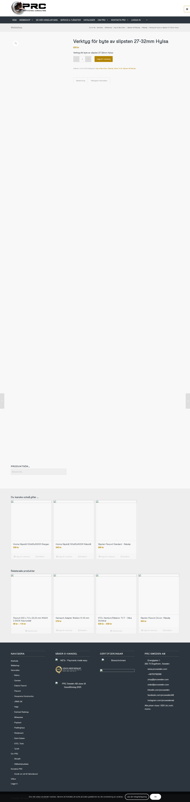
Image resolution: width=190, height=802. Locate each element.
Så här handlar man (47, 20)
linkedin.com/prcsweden (159, 689)
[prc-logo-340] (29, 8)
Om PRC (102, 20)
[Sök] (145, 19)
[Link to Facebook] (173, 8)
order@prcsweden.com (158, 684)
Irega (16, 706)
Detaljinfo (41, 556)
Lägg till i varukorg (104, 59)
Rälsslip (110, 68)
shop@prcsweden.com (158, 679)
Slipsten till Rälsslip (129, 68)
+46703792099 (154, 674)
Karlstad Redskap (21, 712)
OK (155, 796)
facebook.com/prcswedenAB (161, 694)
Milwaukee (18, 717)
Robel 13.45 (118, 68)
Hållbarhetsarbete (21, 764)
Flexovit (17, 691)
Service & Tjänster (70, 20)
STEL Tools (19, 743)
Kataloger (89, 20)
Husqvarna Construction (24, 696)
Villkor (13, 779)
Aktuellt (17, 758)
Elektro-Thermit (20, 685)
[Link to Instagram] (177, 8)
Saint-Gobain (19, 738)
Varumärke (15, 670)
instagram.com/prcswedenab (161, 700)
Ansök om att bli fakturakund (26, 773)
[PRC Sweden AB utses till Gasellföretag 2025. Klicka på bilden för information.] (72, 686)
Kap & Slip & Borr (101, 68)
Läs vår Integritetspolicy (137, 796)
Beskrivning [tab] (80, 80)
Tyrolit (16, 748)
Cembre (17, 680)
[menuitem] (178, 18)
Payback (17, 722)
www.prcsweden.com (157, 668)
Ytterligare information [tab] (99, 80)
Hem (14, 20)
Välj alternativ (32, 631)
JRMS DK (18, 701)
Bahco (16, 675)
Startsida (14, 660)
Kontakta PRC (118, 20)
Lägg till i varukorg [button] (22, 556)
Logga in (136, 20)
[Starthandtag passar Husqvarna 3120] (2, 401)
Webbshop (24, 20)
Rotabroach (19, 733)
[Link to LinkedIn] (169, 8)
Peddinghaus (19, 727)
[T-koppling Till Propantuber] (188, 401)
